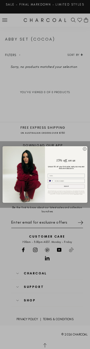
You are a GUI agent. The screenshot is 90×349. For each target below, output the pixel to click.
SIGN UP (66, 186)
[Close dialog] (84, 148)
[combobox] (51, 181)
